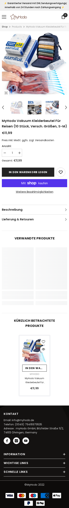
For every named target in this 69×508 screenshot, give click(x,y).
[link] (18, 297)
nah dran (65, 3)
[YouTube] (25, 440)
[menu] (4, 17)
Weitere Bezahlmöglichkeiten (34, 192)
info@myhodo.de (23, 420)
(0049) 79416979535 (28, 424)
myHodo (34, 374)
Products (17, 26)
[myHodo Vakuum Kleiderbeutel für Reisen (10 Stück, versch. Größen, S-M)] (34, 350)
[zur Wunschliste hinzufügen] (60, 172)
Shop (5, 26)
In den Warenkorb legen (28, 172)
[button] (3, 107)
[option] (34, 64)
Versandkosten (44, 140)
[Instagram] (16, 440)
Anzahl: (6, 146)
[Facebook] (7, 440)
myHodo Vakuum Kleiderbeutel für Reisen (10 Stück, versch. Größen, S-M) (34, 380)
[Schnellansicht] (43, 349)
